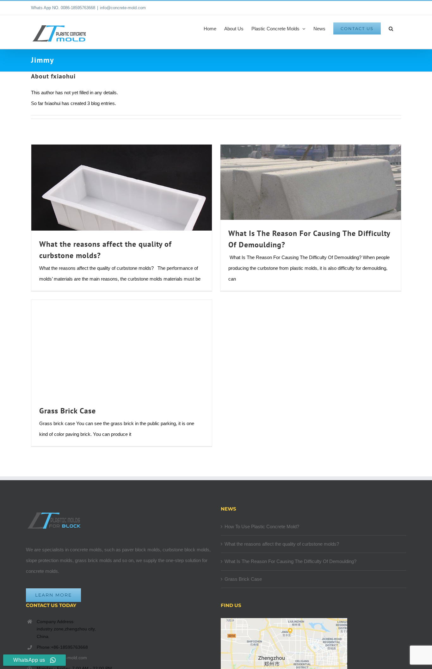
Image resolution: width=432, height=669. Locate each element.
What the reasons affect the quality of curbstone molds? (282, 544)
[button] (391, 28)
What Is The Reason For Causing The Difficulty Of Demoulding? (290, 561)
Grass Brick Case (67, 411)
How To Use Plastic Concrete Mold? (262, 526)
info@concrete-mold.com (123, 7)
